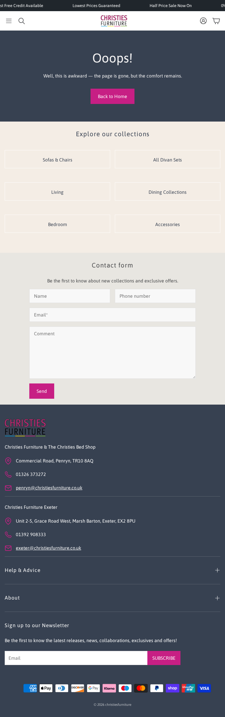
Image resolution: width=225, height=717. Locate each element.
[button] (9, 21)
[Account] (203, 21)
